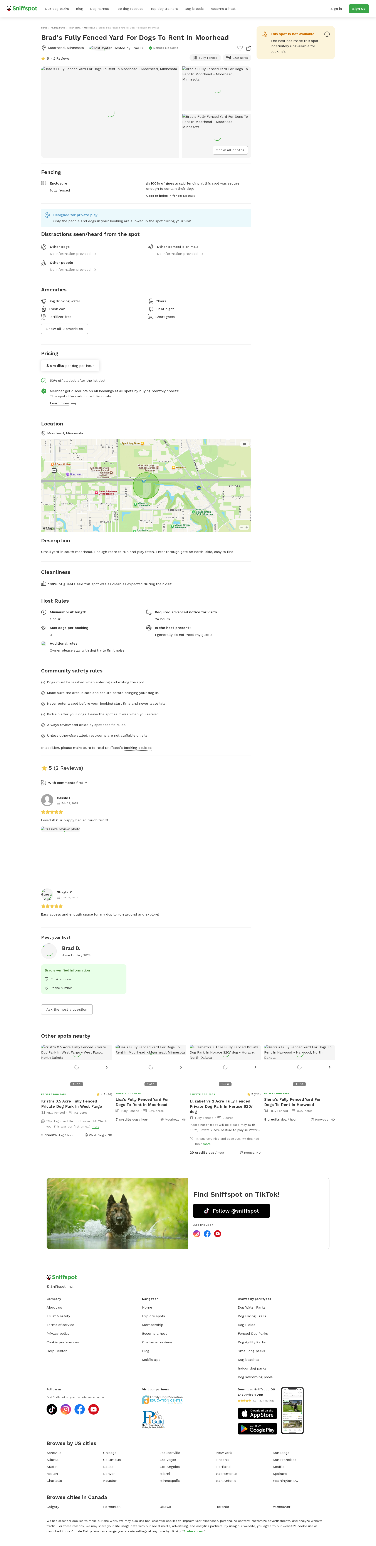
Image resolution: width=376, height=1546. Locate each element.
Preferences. (194, 1531)
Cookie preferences (63, 1342)
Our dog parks (57, 9)
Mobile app (151, 1360)
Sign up (359, 9)
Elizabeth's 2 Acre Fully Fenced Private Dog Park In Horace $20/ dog (221, 1106)
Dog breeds (194, 9)
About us (54, 1307)
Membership (152, 1325)
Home (147, 1307)
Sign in (336, 9)
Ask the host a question (66, 1009)
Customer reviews (157, 1342)
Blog (79, 9)
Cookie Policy (81, 1531)
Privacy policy (58, 1333)
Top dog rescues (129, 9)
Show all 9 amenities (64, 329)
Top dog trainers (164, 9)
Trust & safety (58, 1316)
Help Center (57, 1351)
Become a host (223, 9)
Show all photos (230, 150)
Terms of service (60, 1325)
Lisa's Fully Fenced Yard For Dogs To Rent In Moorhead (142, 1102)
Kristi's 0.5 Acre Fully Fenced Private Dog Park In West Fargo (71, 1104)
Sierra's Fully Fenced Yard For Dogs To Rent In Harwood (292, 1102)
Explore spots (153, 1316)
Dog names (99, 9)
